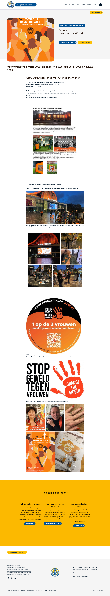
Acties (83, 5)
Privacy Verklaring (98, 590)
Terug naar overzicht (17, 552)
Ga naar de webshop (52, 523)
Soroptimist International (13, 565)
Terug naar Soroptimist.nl (25, 5)
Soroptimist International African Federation (18, 574)
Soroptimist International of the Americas (17, 569)
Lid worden (29, 523)
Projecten (71, 5)
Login (94, 5)
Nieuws (89, 5)
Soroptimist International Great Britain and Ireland (19, 572)
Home (65, 5)
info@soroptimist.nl (50, 590)
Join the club (96, 12)
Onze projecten (84, 42)
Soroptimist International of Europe (15, 567)
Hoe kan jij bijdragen (67, 42)
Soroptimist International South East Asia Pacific (19, 571)
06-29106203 (39, 590)
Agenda (78, 5)
